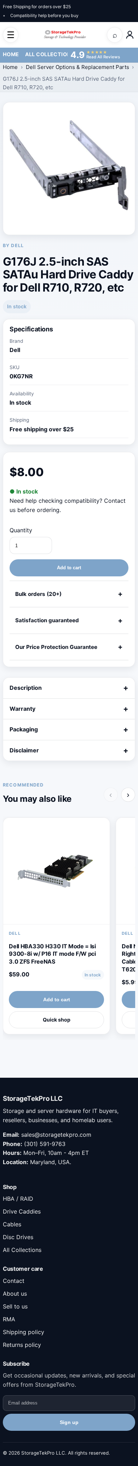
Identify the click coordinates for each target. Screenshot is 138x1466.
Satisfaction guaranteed (47, 620)
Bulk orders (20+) (38, 594)
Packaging (24, 729)
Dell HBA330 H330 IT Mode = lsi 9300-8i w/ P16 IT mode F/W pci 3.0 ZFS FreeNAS (52, 954)
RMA (9, 1319)
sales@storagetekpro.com (56, 1134)
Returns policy (22, 1344)
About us (15, 1293)
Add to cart (69, 567)
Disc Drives (18, 1237)
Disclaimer (24, 750)
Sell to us (15, 1306)
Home (11, 54)
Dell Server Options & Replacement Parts (77, 67)
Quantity (21, 530)
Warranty (22, 708)
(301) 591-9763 (44, 1143)
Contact (13, 1280)
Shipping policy (23, 1332)
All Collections (49, 54)
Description (26, 687)
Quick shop (56, 1020)
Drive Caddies (22, 1211)
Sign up (69, 1422)
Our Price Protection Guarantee (56, 647)
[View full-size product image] (69, 168)
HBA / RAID (18, 1198)
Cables (12, 1224)
